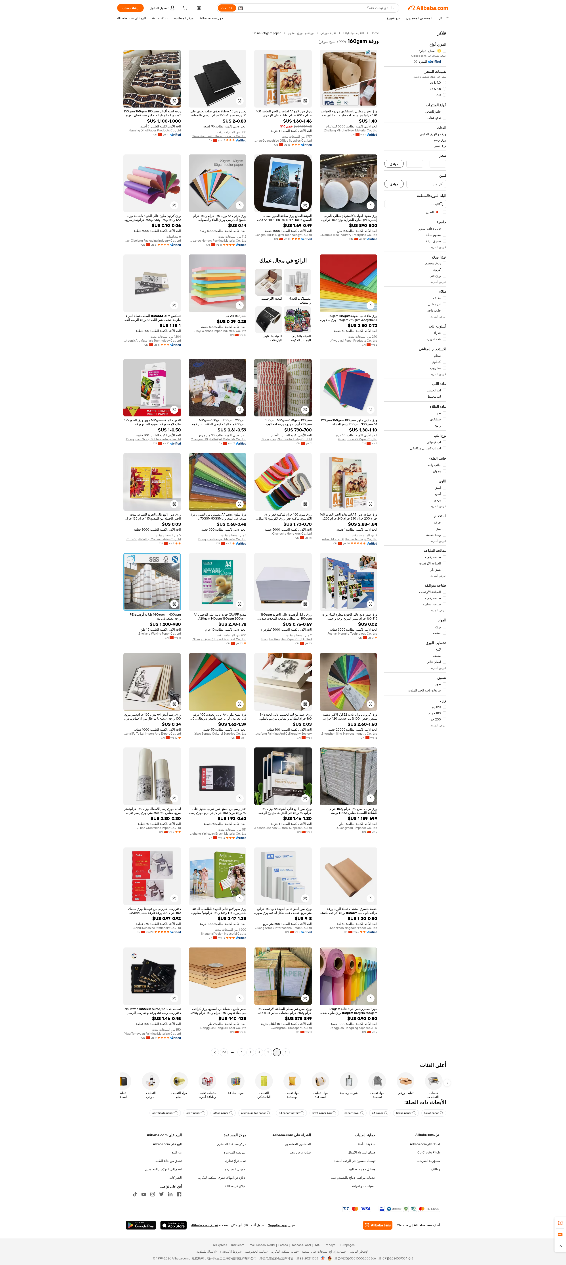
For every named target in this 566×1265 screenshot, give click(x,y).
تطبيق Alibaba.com (204, 1225)
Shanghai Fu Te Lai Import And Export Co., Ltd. (152, 733)
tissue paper (403, 1113)
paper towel (351, 1113)
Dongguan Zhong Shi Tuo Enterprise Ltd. (153, 439)
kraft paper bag (322, 1113)
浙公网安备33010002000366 (355, 1258)
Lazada (283, 1245)
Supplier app (277, 1225)
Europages (347, 1245)
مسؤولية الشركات (428, 1161)
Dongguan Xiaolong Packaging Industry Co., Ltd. (152, 240)
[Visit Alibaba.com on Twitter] (161, 1194)
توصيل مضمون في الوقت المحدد (354, 1161)
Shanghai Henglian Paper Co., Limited (286, 639)
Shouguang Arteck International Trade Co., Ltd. (283, 928)
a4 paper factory (289, 1113)
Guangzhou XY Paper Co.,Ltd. (357, 439)
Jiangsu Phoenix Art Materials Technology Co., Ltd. (152, 340)
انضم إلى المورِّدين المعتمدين (163, 1169)
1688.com (237, 1245)
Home (375, 33)
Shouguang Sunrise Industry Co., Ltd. (286, 439)
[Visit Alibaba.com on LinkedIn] (170, 1194)
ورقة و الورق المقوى (300, 33)
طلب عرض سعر (300, 1152)
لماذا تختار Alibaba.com (425, 1144)
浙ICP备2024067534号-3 (396, 1258)
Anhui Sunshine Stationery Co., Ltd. (157, 928)
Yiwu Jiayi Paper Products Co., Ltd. (353, 340)
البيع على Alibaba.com (167, 1144)
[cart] (184, 8)
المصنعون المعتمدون (298, 1144)
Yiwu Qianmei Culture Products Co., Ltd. (219, 136)
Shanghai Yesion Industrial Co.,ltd (223, 933)
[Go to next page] (215, 1052)
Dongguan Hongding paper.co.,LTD (353, 1028)
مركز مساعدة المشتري (231, 1144)
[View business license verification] (323, 1258)
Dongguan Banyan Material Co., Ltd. (222, 539)
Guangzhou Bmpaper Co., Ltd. (357, 828)
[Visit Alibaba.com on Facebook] (179, 1194)
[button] (240, 8)
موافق (394, 164)
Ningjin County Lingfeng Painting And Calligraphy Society (283, 733)
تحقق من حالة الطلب (168, 1161)
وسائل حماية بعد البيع (362, 1169)
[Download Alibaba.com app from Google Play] (141, 1225)
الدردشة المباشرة (235, 1152)
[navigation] (415, 543)
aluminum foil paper (253, 1113)
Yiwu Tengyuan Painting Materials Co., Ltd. (152, 1033)
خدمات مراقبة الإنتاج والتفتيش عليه (353, 1177)
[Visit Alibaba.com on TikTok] (135, 1194)
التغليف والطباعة (353, 33)
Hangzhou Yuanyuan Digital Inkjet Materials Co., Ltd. (217, 439)
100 (224, 1052)
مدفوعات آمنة (366, 1144)
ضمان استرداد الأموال (361, 1152)
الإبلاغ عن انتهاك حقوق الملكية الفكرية (222, 1177)
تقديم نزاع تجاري (235, 1161)
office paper (220, 1113)
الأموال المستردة (235, 1169)
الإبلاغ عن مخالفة (235, 1186)
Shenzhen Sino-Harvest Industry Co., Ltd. (349, 733)
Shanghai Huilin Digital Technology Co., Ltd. (283, 235)
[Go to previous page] (286, 1052)
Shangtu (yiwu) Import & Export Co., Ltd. (219, 639)
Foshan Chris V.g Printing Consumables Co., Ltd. (152, 539)
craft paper (193, 1113)
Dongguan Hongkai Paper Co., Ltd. (223, 1028)
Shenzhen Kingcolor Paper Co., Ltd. (353, 928)
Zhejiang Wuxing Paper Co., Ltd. (159, 633)
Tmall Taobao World (261, 1245)
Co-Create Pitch (428, 1152)
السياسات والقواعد (363, 1186)
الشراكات (175, 1177)
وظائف (435, 1169)
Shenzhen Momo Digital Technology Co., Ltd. (348, 539)
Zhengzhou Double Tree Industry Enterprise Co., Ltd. (348, 235)
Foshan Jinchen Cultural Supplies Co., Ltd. (283, 828)
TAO (317, 1245)
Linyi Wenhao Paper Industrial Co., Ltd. (220, 331)
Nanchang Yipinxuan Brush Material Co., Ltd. (217, 833)
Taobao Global (301, 1245)
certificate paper (163, 1113)
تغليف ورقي (328, 33)
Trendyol (330, 1245)
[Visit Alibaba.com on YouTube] (143, 1194)
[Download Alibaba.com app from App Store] (173, 1225)
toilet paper (431, 1113)
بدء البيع (177, 1152)
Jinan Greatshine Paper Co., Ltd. (159, 828)
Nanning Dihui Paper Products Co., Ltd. (154, 130)
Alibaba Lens (423, 1225)
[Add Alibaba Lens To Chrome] (377, 1225)
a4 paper (377, 1113)
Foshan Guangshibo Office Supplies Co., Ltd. (283, 140)
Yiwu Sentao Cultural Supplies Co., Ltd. (220, 733)
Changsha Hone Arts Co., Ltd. (292, 533)
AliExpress (220, 1245)
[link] (560, 1223)
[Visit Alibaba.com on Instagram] (152, 1194)
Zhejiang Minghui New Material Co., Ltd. (350, 130)
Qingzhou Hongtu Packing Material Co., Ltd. (217, 240)
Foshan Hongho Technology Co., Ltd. (352, 633)
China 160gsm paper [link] (266, 33)
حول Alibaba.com (427, 1134)
